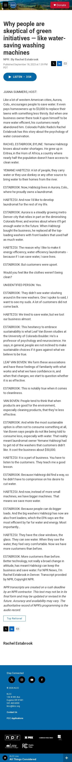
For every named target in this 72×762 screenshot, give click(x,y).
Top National (14, 618)
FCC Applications (15, 718)
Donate (61, 5)
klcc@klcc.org (13, 706)
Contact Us (12, 712)
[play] (5, 757)
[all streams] (67, 758)
